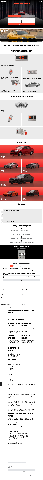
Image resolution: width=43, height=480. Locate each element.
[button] (36, 1)
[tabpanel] (21, 273)
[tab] (11, 266)
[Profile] (39, 1)
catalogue (31, 230)
